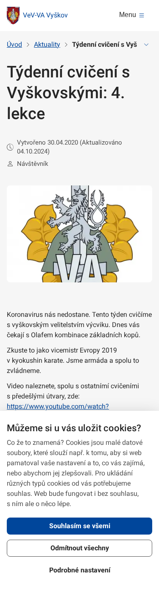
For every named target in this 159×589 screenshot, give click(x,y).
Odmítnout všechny (79, 548)
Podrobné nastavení (79, 570)
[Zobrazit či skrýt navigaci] (146, 45)
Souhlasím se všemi (79, 526)
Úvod (14, 44)
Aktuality (47, 44)
